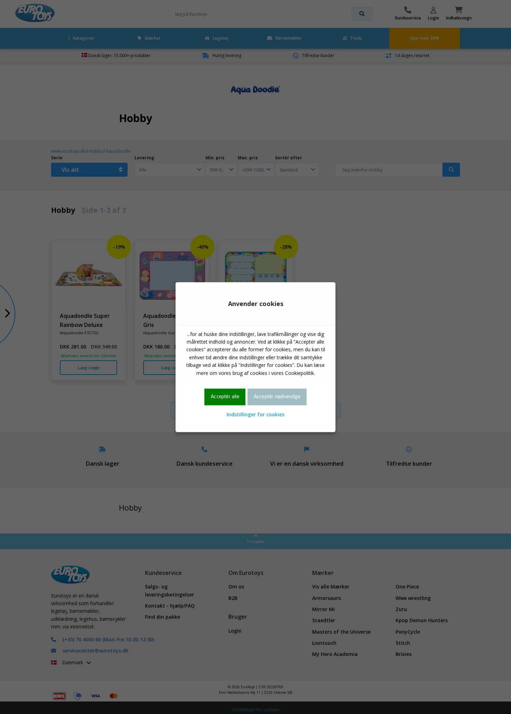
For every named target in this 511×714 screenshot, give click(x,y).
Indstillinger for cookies (255, 414)
